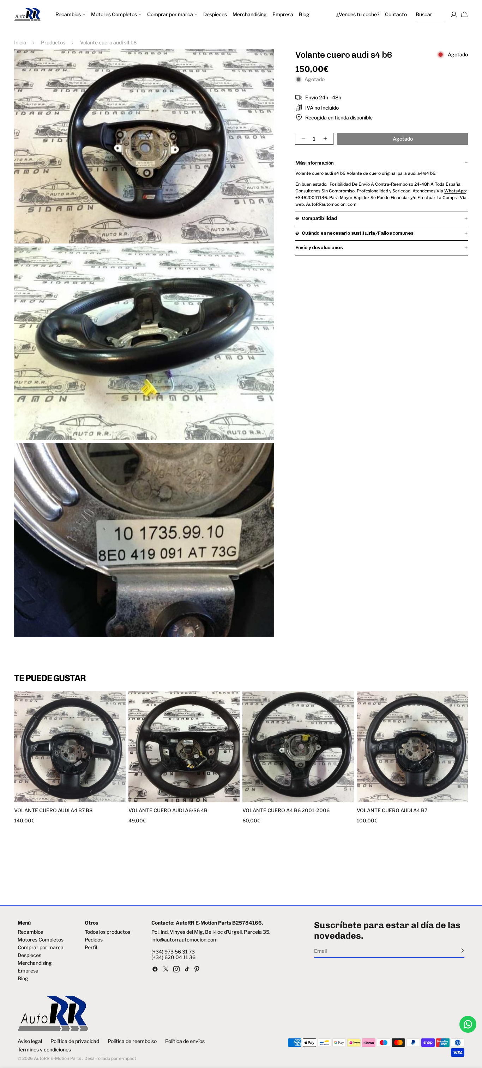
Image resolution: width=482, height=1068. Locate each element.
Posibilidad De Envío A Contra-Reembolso (371, 183)
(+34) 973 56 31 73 (173, 952)
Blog (23, 978)
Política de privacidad (74, 1041)
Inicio (20, 42)
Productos (53, 42)
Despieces (29, 955)
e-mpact (127, 1058)
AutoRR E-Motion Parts (57, 1058)
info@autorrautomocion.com (184, 940)
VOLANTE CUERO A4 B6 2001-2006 (286, 810)
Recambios (30, 932)
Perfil (91, 947)
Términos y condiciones (44, 1049)
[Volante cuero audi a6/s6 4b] (184, 746)
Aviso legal (30, 1041)
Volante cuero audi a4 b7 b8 (53, 810)
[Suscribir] (462, 950)
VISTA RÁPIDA (43, 798)
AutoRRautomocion (326, 203)
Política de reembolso (132, 1041)
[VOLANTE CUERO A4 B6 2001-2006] (298, 746)
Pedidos (94, 940)
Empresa (28, 971)
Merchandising (35, 963)
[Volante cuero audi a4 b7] (412, 746)
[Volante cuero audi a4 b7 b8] (70, 746)
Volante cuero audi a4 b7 (392, 810)
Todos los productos (107, 932)
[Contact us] (467, 1024)
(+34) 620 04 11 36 (173, 957)
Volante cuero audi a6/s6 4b (167, 810)
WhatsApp (455, 190)
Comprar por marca (41, 947)
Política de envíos (185, 1041)
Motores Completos (41, 940)
